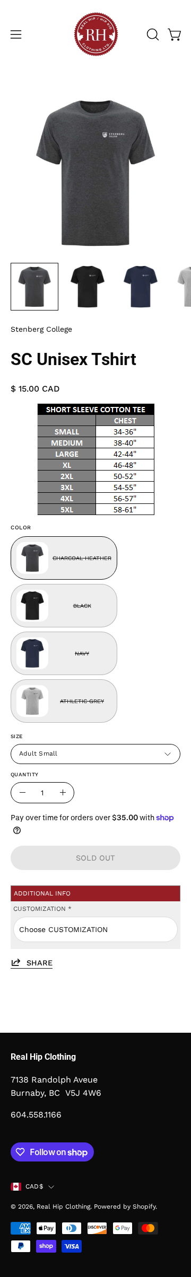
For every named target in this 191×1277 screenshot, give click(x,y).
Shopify (144, 1206)
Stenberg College (41, 329)
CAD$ (34, 1186)
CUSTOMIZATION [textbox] (42, 908)
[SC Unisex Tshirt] (34, 287)
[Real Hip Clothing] (95, 34)
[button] (151, 34)
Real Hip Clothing (63, 1206)
